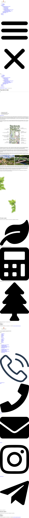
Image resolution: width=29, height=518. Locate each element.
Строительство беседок (7, 81)
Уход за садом (4, 12)
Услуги (2, 5)
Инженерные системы (5, 83)
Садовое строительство (4, 350)
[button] (14, 44)
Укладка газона (6, 8)
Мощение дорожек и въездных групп (8, 9)
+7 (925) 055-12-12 (2, 382)
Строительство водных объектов (7, 11)
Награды (2, 13)
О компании (2, 333)
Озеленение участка (3, 345)
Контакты (2, 14)
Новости (4, 4)
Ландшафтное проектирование (6, 6)
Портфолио (2, 76)
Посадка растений (6, 7)
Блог (2, 336)
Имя (0, 514)
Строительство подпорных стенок (8, 10)
